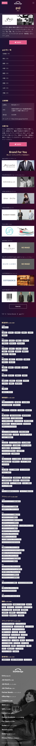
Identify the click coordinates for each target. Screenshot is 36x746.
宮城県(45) (17, 332)
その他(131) (15, 651)
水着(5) (13, 645)
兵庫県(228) (26, 359)
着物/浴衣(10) (11, 648)
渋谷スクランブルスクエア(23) (9, 426)
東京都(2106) (13, 343)
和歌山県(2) (11, 362)
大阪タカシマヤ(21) (7, 445)
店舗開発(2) (12, 612)
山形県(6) (30, 332)
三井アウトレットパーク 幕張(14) (10, 517)
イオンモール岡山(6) (25, 461)
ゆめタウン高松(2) (6, 472)
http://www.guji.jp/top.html (19, 119)
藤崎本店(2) (28, 410)
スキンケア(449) (6, 634)
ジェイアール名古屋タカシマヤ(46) (10, 431)
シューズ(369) (15, 640)
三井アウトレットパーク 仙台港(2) (10, 506)
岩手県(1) (11, 332)
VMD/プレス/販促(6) (7, 610)
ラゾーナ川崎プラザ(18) (16, 423)
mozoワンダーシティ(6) (26, 434)
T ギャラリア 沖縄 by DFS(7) (26, 491)
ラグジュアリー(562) (19, 626)
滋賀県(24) (5, 359)
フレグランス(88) (15, 634)
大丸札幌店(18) (25, 402)
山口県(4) (5, 370)
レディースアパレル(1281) (8, 623)
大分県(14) (5, 383)
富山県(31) (11, 348)
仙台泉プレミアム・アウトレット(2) (10, 509)
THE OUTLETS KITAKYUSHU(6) (9, 590)
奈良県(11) (5, 362)
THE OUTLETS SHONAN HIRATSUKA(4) (11, 542)
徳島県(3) (5, 375)
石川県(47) (18, 348)
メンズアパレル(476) (20, 623)
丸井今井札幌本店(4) (7, 405)
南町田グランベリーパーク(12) (9, 536)
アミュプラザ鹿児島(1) (16, 483)
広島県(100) (24, 367)
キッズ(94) (5, 637)
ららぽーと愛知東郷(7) (7, 437)
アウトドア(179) (6, 645)
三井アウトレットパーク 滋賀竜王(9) (10, 574)
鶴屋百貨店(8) (6, 483)
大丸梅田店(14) (6, 448)
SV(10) (4, 607)
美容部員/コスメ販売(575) (19, 604)
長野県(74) (11, 351)
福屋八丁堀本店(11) (26, 459)
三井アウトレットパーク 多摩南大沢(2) (11, 514)
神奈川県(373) (21, 343)
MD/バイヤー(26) (28, 607)
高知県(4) (25, 375)
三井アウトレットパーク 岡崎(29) (10, 561)
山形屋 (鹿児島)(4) (25, 480)
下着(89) (29, 645)
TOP (3, 314)
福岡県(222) (5, 380)
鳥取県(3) (5, 367)
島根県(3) (11, 367)
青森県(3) (5, 332)
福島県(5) (5, 335)
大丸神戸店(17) (20, 450)
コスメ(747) (22, 632)
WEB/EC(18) (5, 615)
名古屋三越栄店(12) (7, 434)
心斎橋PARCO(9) (15, 453)
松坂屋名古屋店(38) (24, 431)
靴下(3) (4, 648)
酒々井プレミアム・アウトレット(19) (11, 531)
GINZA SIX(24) (27, 423)
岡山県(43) (17, 367)
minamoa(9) (5, 464)
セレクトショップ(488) (7, 626)
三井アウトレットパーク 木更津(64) (10, 522)
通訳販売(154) (13, 615)
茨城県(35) (5, 340)
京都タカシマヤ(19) (15, 448)
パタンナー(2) (19, 607)
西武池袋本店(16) (26, 415)
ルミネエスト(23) (18, 421)
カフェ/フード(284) (7, 651)
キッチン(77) (17, 643)
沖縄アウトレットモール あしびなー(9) (11, 596)
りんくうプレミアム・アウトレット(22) (11, 566)
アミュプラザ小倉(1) (7, 477)
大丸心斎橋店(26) (26, 442)
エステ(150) (24, 634)
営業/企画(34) (16, 610)
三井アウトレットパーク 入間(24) (10, 528)
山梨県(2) (5, 351)
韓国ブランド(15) (6, 632)
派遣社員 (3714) (6, 659)
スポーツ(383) (25, 643)
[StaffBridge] (18, 3)
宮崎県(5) (11, 383)
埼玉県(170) (25, 340)
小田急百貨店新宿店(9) (15, 415)
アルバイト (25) (27, 659)
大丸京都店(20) (16, 445)
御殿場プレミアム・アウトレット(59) (11, 547)
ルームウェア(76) (21, 645)
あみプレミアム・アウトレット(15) (10, 534)
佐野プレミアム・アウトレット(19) (10, 525)
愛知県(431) (5, 354)
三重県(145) (12, 354)
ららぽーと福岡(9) (27, 483)
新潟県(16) (5, 348)
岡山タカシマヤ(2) (6, 459)
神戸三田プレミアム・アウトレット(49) (11, 572)
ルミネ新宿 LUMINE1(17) (16, 418)
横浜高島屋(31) (6, 423)
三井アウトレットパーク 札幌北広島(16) (11, 501)
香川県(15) (11, 375)
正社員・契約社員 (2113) (17, 659)
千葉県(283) (5, 343)
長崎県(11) (19, 380)
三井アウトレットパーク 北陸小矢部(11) (11, 558)
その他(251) (21, 615)
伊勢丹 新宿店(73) (28, 421)
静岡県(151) (25, 351)
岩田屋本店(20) (17, 477)
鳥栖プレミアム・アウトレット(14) (10, 588)
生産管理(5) (5, 612)
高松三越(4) (5, 469)
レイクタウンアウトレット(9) (26, 525)
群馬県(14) (18, 340)
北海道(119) (5, 327)
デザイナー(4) (11, 607)
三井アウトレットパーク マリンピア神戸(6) (12, 569)
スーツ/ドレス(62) (6, 629)
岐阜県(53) (18, 351)
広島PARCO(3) (16, 461)
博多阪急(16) (16, 480)
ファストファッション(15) (18, 629)
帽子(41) (22, 640)
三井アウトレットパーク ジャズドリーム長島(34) (13, 550)
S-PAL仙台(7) (21, 410)
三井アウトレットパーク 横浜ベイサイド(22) (12, 520)
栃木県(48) (11, 340)
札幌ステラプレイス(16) (8, 402)
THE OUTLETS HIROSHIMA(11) (25, 582)
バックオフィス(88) (21, 612)
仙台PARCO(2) (6, 410)
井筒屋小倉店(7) (25, 477)
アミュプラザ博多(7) (7, 486)
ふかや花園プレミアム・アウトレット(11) (12, 539)
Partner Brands (11, 314)
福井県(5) (25, 348)
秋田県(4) (24, 332)
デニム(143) (14, 632)
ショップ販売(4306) (7, 604)
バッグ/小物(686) (6, 640)
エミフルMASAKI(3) (25, 469)
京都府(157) (12, 359)
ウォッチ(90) (21, 637)
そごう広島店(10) (16, 459)
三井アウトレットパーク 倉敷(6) (9, 582)
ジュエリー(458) (12, 637)
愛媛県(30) (18, 375)
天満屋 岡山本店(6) (7, 461)
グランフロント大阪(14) (15, 442)
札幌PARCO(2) (17, 405)
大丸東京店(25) (6, 418)
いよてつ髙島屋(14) (14, 469)
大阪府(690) (19, 359)
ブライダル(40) (19, 648)
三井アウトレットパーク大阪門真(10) (11, 577)
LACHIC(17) (15, 434)
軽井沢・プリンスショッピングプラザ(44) (12, 553)
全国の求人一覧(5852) (7, 392)
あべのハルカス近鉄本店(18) (9, 450)
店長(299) (29, 604)
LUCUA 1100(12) (6, 453)
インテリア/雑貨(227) (7, 643)
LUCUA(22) (5, 442)
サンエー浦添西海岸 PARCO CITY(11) (10, 491)
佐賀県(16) (12, 380)
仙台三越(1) (13, 410)
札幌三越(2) (17, 402)
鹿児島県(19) (18, 383)
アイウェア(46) (29, 640)
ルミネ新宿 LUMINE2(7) (8, 421)
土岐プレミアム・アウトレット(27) (10, 555)
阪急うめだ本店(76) (26, 445)
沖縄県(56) (5, 388)
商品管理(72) (24, 610)
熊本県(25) (26, 380)
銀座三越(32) (5, 415)
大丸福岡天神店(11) (7, 480)
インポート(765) (29, 626)
